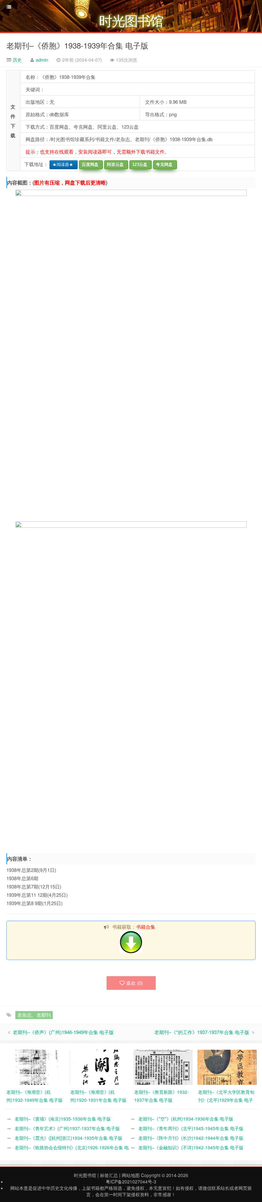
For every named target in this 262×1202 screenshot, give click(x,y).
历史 (17, 60)
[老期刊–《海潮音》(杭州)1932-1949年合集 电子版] (35, 1066)
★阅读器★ (61, 164)
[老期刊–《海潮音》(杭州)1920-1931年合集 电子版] (99, 1066)
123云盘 (138, 164)
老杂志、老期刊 (34, 1014)
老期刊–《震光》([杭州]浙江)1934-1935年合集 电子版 (68, 1138)
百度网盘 (88, 164)
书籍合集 (145, 926)
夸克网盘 (163, 164)
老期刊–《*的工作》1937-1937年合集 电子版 (201, 1032)
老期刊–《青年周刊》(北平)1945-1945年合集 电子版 (190, 1128)
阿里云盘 (114, 164)
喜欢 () (134, 982)
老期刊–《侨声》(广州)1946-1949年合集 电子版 (63, 1032)
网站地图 (131, 1175)
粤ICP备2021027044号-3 (131, 1181)
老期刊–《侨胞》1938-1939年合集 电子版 (77, 45)
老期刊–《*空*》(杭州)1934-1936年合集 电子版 (185, 1118)
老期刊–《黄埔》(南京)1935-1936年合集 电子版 (63, 1118)
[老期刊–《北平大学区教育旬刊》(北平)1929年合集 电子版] (227, 1066)
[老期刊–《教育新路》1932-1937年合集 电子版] (163, 1066)
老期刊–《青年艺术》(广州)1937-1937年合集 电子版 (67, 1128)
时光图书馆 (85, 1175)
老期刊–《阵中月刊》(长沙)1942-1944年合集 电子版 (190, 1138)
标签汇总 (109, 1175)
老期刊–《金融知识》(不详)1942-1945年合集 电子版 (190, 1147)
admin (42, 60)
